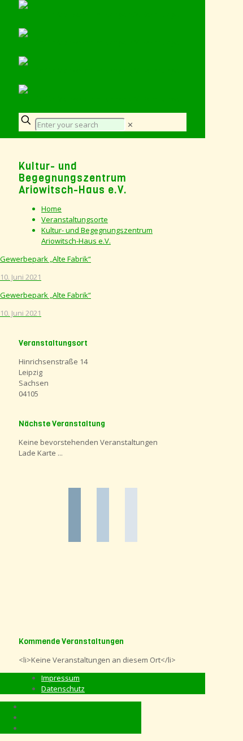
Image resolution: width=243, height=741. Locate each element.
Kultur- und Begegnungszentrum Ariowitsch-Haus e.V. (97, 235)
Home (51, 209)
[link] (130, 125)
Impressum (60, 678)
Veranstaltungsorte (74, 219)
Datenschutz (63, 688)
